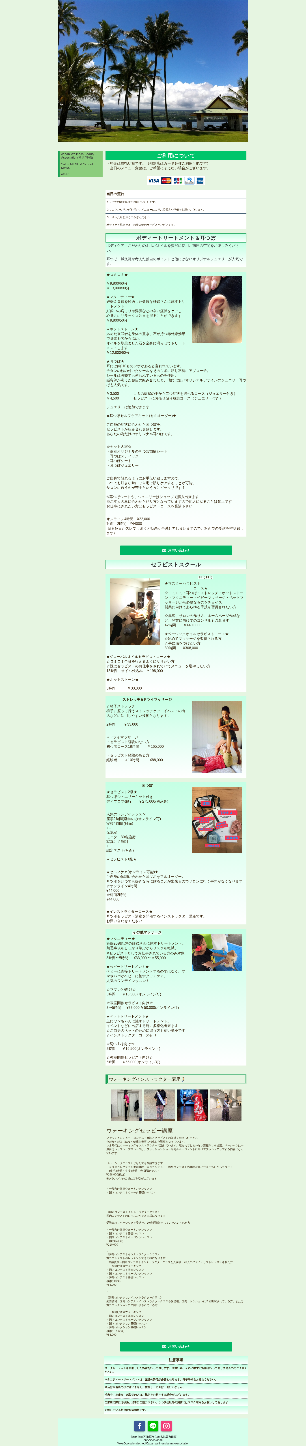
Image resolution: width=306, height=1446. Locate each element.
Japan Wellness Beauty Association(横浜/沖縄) (77, 155)
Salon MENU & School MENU (77, 166)
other (65, 174)
